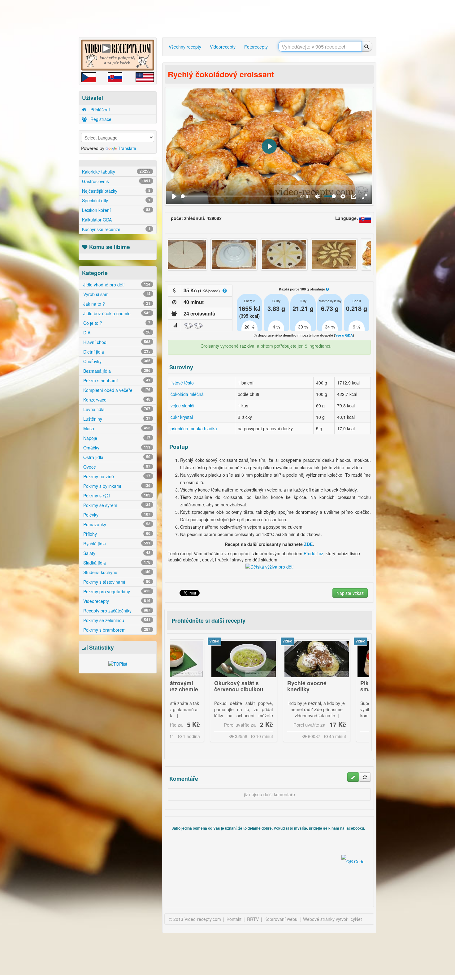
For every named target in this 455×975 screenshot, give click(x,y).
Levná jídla (116, 409)
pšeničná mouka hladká (194, 428)
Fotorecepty (256, 47)
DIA (116, 332)
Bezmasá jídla (116, 371)
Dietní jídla (116, 352)
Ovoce (116, 467)
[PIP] (354, 196)
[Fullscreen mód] (364, 196)
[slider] (239, 196)
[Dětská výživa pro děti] (269, 566)
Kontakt (234, 919)
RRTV (253, 919)
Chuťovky (116, 361)
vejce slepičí (182, 405)
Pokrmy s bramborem (116, 630)
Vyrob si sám (116, 294)
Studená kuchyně (116, 572)
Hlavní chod (116, 342)
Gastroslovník (116, 181)
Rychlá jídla (116, 543)
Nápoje (116, 438)
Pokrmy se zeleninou (116, 620)
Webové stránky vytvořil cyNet (332, 919)
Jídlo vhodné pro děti (116, 284)
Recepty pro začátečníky (116, 611)
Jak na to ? (116, 304)
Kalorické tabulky (116, 172)
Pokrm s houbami (116, 380)
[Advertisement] (52, 97)
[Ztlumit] (318, 196)
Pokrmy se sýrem (116, 505)
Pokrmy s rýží (116, 495)
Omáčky (116, 448)
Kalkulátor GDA (97, 220)
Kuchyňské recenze (116, 229)
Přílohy (116, 534)
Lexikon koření (116, 210)
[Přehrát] (174, 196)
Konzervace (116, 400)
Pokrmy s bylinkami (116, 486)
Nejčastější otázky (116, 191)
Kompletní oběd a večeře (116, 390)
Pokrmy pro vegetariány (116, 591)
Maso (116, 428)
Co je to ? (116, 323)
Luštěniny (116, 419)
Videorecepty (116, 601)
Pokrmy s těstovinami (116, 582)
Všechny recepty (185, 47)
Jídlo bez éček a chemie (116, 313)
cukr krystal (182, 417)
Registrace (100, 119)
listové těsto (182, 383)
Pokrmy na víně (116, 476)
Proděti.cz (313, 553)
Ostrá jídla (116, 457)
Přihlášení (99, 109)
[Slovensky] (365, 218)
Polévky (116, 515)
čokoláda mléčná (187, 394)
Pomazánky (116, 524)
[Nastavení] (343, 196)
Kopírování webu (280, 919)
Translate (127, 148)
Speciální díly (116, 200)
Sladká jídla (116, 563)
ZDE (308, 544)
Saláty (116, 553)
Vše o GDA (344, 335)
